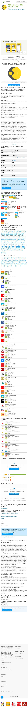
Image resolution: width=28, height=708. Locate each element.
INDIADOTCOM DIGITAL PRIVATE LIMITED (13, 419)
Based (2, 239)
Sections (10, 242)
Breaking (6, 244)
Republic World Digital (8, 334)
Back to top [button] (25, 697)
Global (21, 260)
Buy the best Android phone (19, 658)
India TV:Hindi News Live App (18, 195)
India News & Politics (8, 271)
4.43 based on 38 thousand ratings (18, 157)
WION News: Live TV (8, 453)
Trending (21, 250)
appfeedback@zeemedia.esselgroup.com (9, 516)
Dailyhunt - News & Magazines (10, 316)
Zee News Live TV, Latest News (10, 444)
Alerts (17, 260)
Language (13, 265)
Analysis (6, 239)
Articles (7, 234)
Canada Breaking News (9, 298)
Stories (6, 250)
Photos (15, 234)
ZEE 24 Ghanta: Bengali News (10, 435)
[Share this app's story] (21, 52)
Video (18, 263)
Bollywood (7, 263)
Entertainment (18, 247)
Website (2, 518)
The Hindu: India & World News (10, 399)
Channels (2, 263)
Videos (14, 244)
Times (2, 265)
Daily (2, 260)
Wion (2, 231)
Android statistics (18, 648)
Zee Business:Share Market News (11, 430)
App (23, 242)
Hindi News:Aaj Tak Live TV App (10, 325)
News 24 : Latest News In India (10, 276)
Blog (1, 689)
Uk (22, 234)
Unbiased (10, 239)
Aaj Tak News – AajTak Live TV (10, 201)
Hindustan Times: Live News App (10, 395)
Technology (3, 252)
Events (14, 260)
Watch (25, 263)
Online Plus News (8, 381)
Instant (6, 265)
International (18, 242)
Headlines (6, 231)
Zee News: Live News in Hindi (10, 421)
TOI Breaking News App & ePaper (10, 206)
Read (17, 244)
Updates (24, 244)
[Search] (26, 2)
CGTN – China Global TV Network (10, 377)
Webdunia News (23, 206)
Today (10, 265)
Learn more (13, 185)
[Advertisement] (14, 25)
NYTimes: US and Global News (10, 307)
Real (22, 263)
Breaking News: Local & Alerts (10, 386)
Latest (21, 244)
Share (15, 263)
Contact (2, 676)
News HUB (7, 195)
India (10, 244)
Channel (10, 231)
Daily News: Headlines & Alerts (10, 408)
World (2, 244)
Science (2, 242)
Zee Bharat (7, 439)
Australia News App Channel (10, 289)
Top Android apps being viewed (6, 662)
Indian (9, 247)
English (6, 260)
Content (24, 260)
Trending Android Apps (18, 653)
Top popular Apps (18, 656)
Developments (22, 231)
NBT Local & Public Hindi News (10, 413)
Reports (19, 239)
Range (6, 242)
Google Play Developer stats (19, 651)
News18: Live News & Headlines (10, 390)
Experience (18, 265)
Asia (18, 231)
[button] (14, 521)
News (14, 242)
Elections (22, 239)
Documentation (3, 681)
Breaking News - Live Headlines (10, 354)
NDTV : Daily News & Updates (10, 368)
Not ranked (14, 160)
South (14, 231)
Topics (11, 263)
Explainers (3, 234)
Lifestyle (17, 250)
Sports (6, 247)
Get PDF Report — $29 (6, 187)
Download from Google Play (14, 85)
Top (2, 250)
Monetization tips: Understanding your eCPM (6, 692)
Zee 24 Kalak (7, 448)
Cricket (13, 250)
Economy (11, 234)
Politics (13, 247)
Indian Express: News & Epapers (10, 404)
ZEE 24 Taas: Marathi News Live (10, 426)
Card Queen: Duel (4, 667)
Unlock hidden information (14, 493)
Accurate (14, 239)
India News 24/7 (21, 212)
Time (10, 250)
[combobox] (20, 1)
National (9, 260)
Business (23, 247)
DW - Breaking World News (9, 212)
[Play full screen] (24, 52)
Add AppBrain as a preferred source (8, 537)
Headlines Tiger (7, 359)
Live (2, 247)
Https (19, 234)
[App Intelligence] (2, 697)
